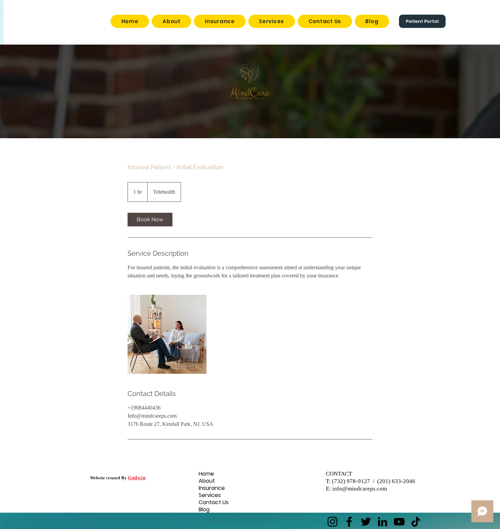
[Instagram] (332, 521)
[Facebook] (349, 521)
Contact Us (210, 502)
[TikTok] (415, 521)
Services (210, 495)
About (207, 480)
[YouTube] (399, 521)
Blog (204, 509)
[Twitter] (365, 521)
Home (206, 473)
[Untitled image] (167, 334)
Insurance (210, 488)
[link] (150, 219)
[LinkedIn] (382, 521)
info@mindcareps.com (359, 488)
